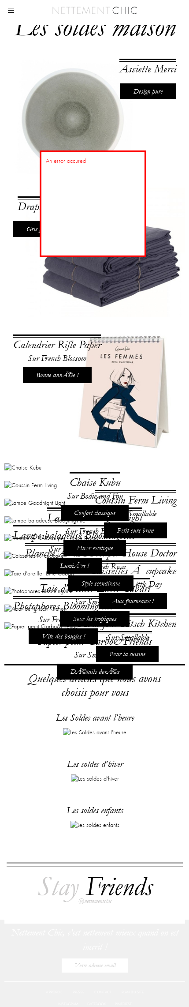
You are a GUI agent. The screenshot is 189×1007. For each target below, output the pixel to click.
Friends (94, 892)
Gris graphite (42, 334)
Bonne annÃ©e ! (57, 583)
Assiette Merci (147, 69)
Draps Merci (43, 311)
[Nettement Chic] (95, 10)
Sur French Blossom (57, 567)
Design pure (148, 91)
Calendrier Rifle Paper (57, 553)
